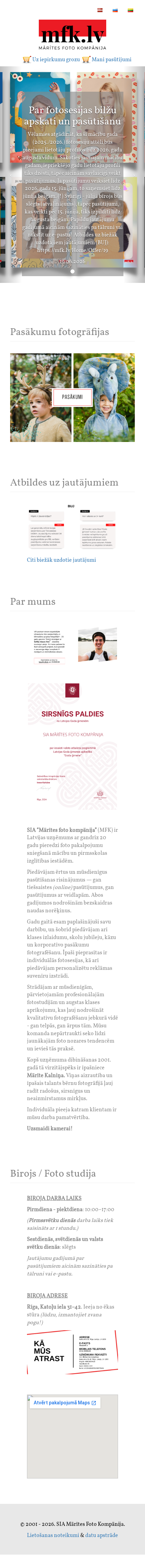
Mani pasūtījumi (112, 60)
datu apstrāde (101, 1535)
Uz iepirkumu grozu (56, 60)
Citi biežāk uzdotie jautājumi (61, 560)
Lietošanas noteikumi (53, 1535)
